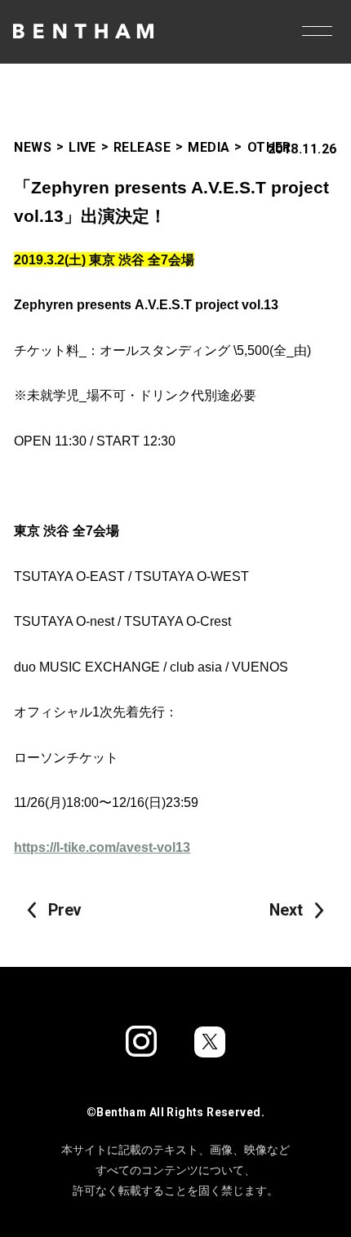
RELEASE (142, 147)
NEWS (32, 147)
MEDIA (208, 147)
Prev (64, 910)
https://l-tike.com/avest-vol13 (102, 847)
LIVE (82, 147)
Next (286, 910)
